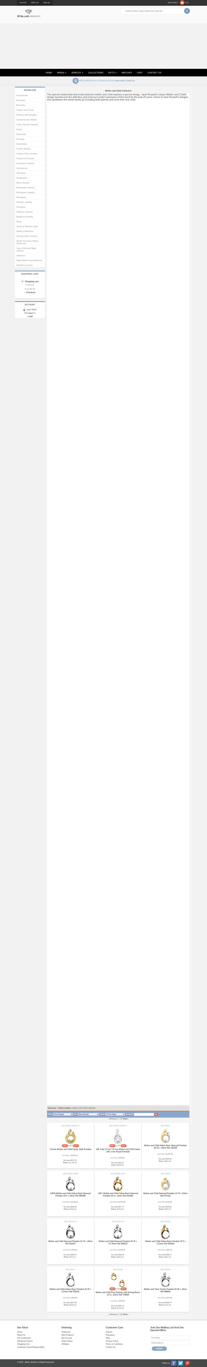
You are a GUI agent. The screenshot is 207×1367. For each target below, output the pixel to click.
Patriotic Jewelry (24, 202)
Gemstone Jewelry (25, 163)
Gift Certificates (24, 1338)
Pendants (20, 207)
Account (23, 3)
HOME (49, 72)
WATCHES (127, 72)
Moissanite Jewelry (25, 187)
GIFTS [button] (111, 72)
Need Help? (173, 3)
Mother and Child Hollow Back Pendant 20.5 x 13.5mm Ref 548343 (165, 1242)
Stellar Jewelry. (31, 1362)
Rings (19, 221)
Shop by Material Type (27, 226)
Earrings (20, 139)
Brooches (20, 105)
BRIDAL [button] (61, 72)
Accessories (22, 95)
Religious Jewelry (24, 216)
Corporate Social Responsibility (31, 1347)
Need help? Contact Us (125, 81)
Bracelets (20, 100)
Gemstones (21, 168)
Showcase (52, 1108)
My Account (67, 1338)
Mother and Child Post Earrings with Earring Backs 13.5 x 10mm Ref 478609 (118, 1293)
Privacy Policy (112, 1341)
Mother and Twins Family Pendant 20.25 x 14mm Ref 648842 (165, 1290)
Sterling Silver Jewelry (26, 236)
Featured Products (25, 158)
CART (140, 72)
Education (110, 1335)
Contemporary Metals (26, 119)
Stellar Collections (24, 231)
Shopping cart (31, 281)
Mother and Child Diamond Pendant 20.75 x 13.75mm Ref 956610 (118, 1242)
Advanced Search (25, 1341)
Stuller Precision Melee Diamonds (27, 242)
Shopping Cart (23, 1344)
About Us (21, 1335)
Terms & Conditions (114, 1344)
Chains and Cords (25, 110)
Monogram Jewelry (25, 192)
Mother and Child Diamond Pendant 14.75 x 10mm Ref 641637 (70, 1242)
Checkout (30, 292)
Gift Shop (20, 173)
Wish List (34, 3)
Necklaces (21, 197)
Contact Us (111, 1347)
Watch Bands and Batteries (29, 260)
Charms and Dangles (26, 115)
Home (19, 1332)
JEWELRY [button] (76, 72)
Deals (19, 129)
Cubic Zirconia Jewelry (27, 124)
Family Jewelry (64, 1108)
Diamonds (21, 134)
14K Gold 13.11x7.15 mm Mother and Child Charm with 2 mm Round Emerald (118, 1150)
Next (125, 1119)
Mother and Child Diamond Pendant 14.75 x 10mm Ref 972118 (165, 1194)
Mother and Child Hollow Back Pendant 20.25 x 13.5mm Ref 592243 (70, 1290)
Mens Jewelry (23, 182)
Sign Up (46, 3)
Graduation (21, 178)
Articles (109, 1332)
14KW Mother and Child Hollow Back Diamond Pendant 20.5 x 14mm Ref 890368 (70, 1194)
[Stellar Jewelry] (29, 13)
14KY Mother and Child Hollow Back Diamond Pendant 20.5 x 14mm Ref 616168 (118, 1194)
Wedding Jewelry (24, 265)
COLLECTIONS (95, 72)
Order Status (67, 1341)
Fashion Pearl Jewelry (27, 153)
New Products (68, 1335)
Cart (187, 3)
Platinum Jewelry (24, 212)
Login (30, 316)
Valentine (20, 255)
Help (108, 1338)
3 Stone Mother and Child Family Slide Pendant (70, 1149)
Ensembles (21, 144)
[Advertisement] (103, 46)
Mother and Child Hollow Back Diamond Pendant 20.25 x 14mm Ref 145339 (165, 1146)
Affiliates (65, 1344)
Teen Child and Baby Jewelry (26, 249)
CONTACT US (154, 72)
